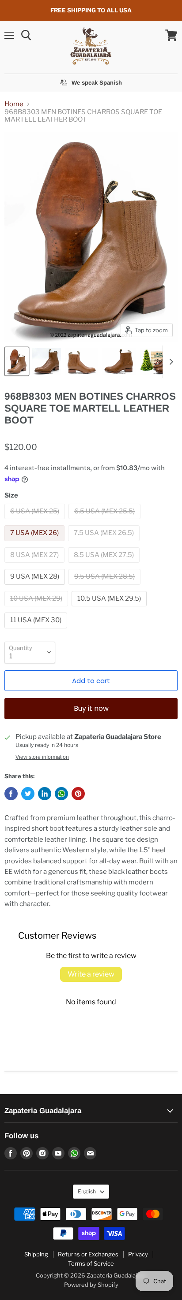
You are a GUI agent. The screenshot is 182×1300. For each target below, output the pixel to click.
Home (13, 104)
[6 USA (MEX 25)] (35, 521)
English (87, 1191)
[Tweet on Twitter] (27, 793)
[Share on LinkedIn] (44, 793)
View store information (42, 757)
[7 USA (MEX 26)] (35, 543)
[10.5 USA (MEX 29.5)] (110, 609)
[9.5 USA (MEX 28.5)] (105, 587)
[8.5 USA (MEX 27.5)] (105, 565)
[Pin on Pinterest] (78, 793)
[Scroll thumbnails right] (170, 361)
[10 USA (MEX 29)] (37, 609)
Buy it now (91, 708)
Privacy (138, 1254)
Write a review (91, 974)
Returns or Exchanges (88, 1254)
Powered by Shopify (91, 1284)
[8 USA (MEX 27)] (35, 565)
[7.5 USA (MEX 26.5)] (105, 543)
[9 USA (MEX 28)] (35, 587)
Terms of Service (91, 1263)
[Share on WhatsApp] (61, 793)
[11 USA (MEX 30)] (36, 631)
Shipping (36, 1254)
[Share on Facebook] (11, 793)
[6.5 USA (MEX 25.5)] (105, 521)
